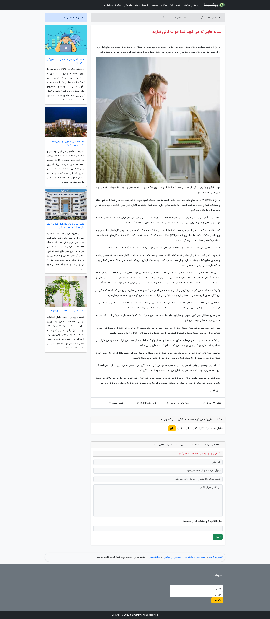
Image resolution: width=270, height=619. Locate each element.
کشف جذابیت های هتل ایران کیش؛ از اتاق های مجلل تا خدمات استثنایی (65, 225)
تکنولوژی (128, 5)
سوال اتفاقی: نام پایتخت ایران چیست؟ (203, 521)
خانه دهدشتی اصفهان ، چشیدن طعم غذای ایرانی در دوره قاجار (68, 143)
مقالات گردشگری (112, 5)
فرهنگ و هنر (141, 5)
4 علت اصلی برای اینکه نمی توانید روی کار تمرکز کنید (65, 61)
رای (172, 428)
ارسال (218, 537)
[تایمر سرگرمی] (213, 5)
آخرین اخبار (175, 5)
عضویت (217, 600)
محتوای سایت (191, 5)
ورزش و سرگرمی (159, 5)
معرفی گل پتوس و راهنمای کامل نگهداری (66, 310)
